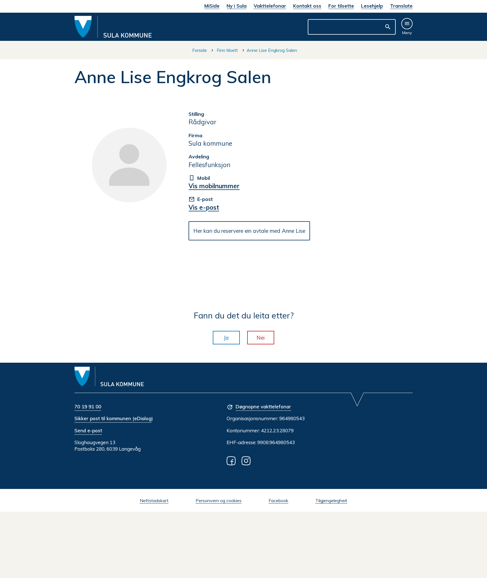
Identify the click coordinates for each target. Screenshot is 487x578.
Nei (260, 337)
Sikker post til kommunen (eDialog (113, 418)
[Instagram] (247, 460)
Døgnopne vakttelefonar (263, 406)
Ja (226, 337)
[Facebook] (232, 460)
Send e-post (88, 430)
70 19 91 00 (87, 406)
